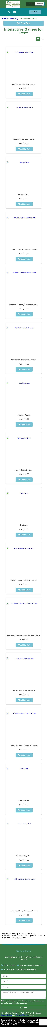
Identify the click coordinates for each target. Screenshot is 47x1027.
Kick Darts (23, 525)
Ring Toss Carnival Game (23, 690)
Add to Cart (25, 94)
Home (5, 19)
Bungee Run (23, 194)
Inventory (14, 19)
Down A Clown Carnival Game (23, 250)
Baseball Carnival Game (23, 139)
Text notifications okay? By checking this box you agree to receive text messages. (22, 1002)
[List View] (42, 39)
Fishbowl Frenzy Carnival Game (23, 305)
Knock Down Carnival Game (23, 580)
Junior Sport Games (23, 470)
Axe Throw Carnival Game (23, 84)
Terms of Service (22, 1015)
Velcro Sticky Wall (24, 856)
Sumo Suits (23, 801)
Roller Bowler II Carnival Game (23, 746)
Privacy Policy (6, 1015)
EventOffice (15, 1024)
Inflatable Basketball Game (23, 360)
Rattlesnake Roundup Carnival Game (23, 635)
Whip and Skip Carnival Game (23, 911)
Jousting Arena (23, 415)
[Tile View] (38, 39)
